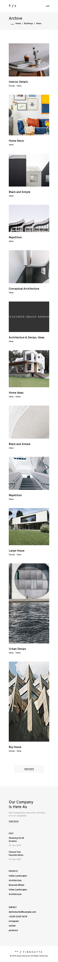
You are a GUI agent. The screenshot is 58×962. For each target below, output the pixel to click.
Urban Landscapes (18, 876)
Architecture (15, 880)
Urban (18, 397)
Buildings (28, 23)
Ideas (19, 86)
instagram (14, 921)
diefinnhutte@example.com (22, 912)
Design (12, 86)
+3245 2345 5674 (18, 916)
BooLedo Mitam (16, 885)
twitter (12, 926)
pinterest (13, 930)
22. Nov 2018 (15, 845)
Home (18, 23)
